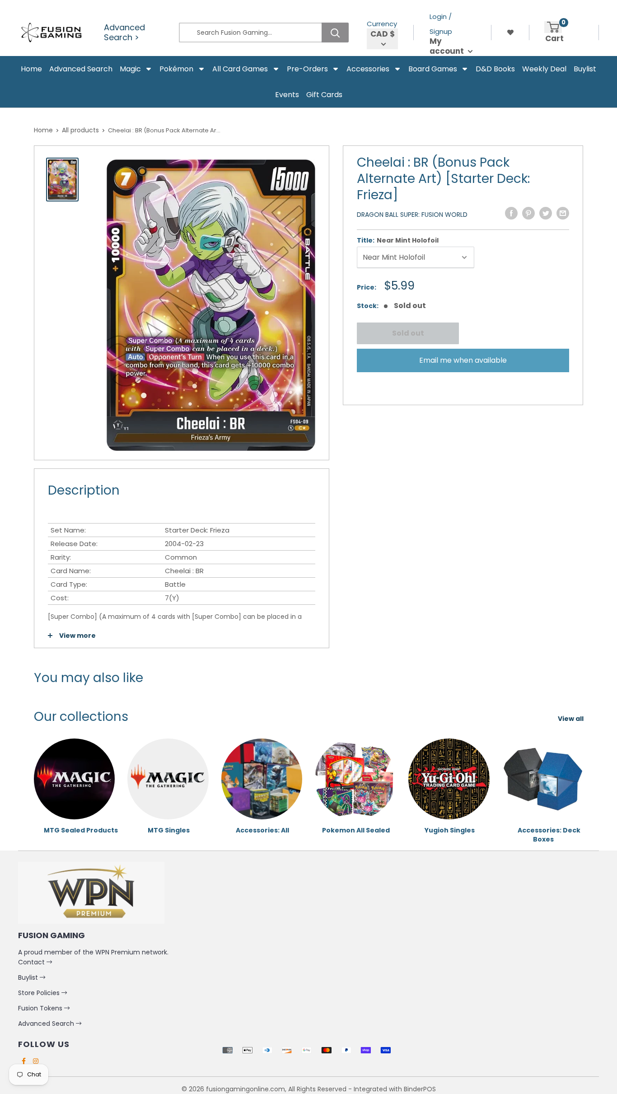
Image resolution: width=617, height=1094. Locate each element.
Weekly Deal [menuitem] (544, 69)
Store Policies (39, 992)
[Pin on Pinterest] (528, 213)
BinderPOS (420, 1089)
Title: (398, 240)
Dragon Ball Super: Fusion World (412, 214)
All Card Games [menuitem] (240, 69)
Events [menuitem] (287, 94)
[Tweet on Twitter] (545, 213)
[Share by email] (562, 213)
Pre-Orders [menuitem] (307, 69)
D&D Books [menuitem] (495, 69)
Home (43, 130)
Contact (32, 962)
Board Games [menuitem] (432, 69)
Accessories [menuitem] (367, 69)
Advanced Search (47, 1023)
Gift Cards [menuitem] (324, 94)
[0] (553, 27)
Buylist (29, 977)
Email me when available (463, 360)
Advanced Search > (124, 32)
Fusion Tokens (41, 1008)
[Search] (335, 32)
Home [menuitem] (31, 69)
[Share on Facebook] (511, 213)
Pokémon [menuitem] (176, 69)
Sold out (408, 333)
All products (80, 130)
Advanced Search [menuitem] (80, 69)
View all (571, 718)
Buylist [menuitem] (585, 69)
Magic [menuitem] (130, 69)
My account (448, 46)
